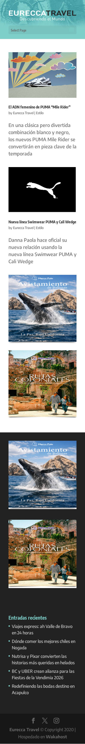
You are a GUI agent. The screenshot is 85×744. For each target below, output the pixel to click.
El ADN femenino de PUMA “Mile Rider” (39, 107)
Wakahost (56, 736)
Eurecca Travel (23, 113)
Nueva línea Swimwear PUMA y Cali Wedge (42, 222)
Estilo (40, 113)
